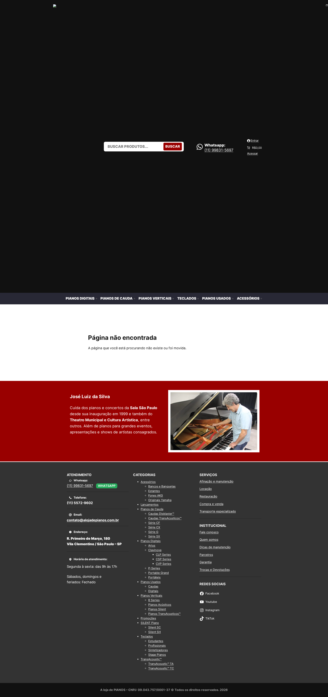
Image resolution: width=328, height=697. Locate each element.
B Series (154, 600)
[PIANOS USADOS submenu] (233, 299)
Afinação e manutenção (216, 481)
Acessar (252, 153)
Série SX (154, 536)
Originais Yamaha (159, 500)
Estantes (154, 491)
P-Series (154, 568)
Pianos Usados (151, 582)
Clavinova (154, 550)
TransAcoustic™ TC (161, 668)
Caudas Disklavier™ (161, 513)
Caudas (153, 586)
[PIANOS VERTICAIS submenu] (173, 299)
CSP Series (163, 559)
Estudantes (155, 641)
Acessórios (148, 482)
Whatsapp (106, 486)
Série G (153, 532)
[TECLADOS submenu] (198, 299)
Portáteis (154, 577)
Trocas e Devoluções (214, 570)
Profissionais (157, 645)
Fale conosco (209, 532)
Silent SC (154, 627)
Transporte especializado (217, 511)
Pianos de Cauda (152, 509)
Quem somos (208, 539)
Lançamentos (149, 504)
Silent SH (154, 632)
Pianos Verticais (151, 595)
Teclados (147, 636)
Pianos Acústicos (159, 604)
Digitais (153, 591)
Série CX (154, 527)
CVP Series (163, 563)
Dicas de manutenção (215, 547)
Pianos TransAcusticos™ (164, 614)
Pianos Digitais (151, 541)
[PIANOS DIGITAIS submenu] (96, 299)
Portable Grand (158, 573)
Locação (205, 489)
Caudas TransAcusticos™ (164, 518)
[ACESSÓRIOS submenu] (261, 299)
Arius (151, 545)
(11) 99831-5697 (218, 150)
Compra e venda (211, 504)
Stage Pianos (157, 654)
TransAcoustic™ (151, 659)
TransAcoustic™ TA (160, 664)
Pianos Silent (157, 609)
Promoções (148, 618)
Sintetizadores (158, 650)
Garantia (205, 562)
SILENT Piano (150, 623)
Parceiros (206, 555)
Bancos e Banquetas (162, 486)
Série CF (154, 523)
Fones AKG (155, 495)
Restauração (208, 496)
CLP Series (163, 554)
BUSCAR (172, 146)
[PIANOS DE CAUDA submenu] (134, 299)
